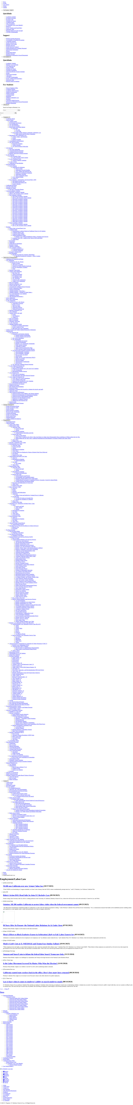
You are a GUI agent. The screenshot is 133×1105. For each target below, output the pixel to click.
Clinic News (15, 439)
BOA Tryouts (15, 733)
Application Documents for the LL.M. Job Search (21, 840)
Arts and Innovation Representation (24, 542)
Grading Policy (13, 847)
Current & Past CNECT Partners (20, 646)
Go (19, 110)
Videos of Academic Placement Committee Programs (22, 864)
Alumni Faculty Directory (15, 863)
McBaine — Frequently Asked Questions (25, 718)
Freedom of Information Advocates (23, 570)
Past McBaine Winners (20, 721)
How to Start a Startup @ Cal (19, 767)
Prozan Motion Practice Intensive (20, 714)
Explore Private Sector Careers (19, 793)
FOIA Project (15, 660)
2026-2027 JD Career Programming (18, 789)
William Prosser (13, 1019)
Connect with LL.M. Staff (15, 313)
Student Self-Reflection (21, 473)
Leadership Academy (20, 346)
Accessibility (6, 1095)
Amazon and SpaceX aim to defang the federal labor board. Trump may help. (33, 954)
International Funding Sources (19, 371)
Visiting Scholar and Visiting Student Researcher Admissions (21, 329)
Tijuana (17, 642)
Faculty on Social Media (12, 414)
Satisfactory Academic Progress (20, 399)
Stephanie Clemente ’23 (18, 690)
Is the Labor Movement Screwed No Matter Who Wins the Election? (30, 963)
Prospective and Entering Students (20, 334)
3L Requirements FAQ (17, 249)
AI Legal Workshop (20, 600)
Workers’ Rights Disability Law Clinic (24, 621)
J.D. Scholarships (16, 339)
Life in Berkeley (13, 311)
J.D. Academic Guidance (15, 247)
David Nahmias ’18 (17, 663)
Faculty (14, 138)
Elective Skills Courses (14, 708)
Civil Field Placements (14, 747)
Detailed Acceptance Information (20, 325)
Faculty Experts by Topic (12, 407)
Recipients (14, 528)
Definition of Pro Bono (18, 532)
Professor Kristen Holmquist (19, 699)
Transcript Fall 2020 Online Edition (17, 999)
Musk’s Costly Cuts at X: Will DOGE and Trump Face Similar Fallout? (31, 944)
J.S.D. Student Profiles (17, 177)
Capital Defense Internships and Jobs (24, 432)
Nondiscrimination (7, 1097)
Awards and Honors (11, 413)
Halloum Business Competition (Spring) (22, 729)
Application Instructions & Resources (21, 820)
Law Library (6, 4)
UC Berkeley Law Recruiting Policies (18, 845)
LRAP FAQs (18, 363)
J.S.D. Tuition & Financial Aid (16, 377)
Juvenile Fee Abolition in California (24, 499)
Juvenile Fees (15, 496)
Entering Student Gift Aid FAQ (23, 336)
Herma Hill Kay (13, 1017)
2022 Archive (9, 1030)
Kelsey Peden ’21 (16, 695)
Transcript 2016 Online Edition (16, 1009)
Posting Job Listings (14, 849)
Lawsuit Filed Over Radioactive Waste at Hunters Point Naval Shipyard (29, 452)
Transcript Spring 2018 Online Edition (18, 1006)
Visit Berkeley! (16, 316)
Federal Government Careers (19, 814)
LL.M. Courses (13, 161)
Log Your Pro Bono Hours (15, 534)
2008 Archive (9, 1049)
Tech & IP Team (16, 738)
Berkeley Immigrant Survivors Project (24, 545)
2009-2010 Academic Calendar (19, 220)
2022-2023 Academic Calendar (19, 202)
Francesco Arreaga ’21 (17, 692)
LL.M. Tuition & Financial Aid (16, 365)
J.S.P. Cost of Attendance (18, 374)
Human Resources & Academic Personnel (16, 48)
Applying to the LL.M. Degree (16, 302)
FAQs (13, 268)
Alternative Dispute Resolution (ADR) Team (23, 735)
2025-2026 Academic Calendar (19, 196)
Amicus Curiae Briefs (20, 435)
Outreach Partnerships (14, 289)
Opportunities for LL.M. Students (17, 653)
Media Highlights (7, 1021)
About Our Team (13, 390)
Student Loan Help (20, 359)
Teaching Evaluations (11, 70)
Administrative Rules (14, 758)
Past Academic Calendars (15, 195)
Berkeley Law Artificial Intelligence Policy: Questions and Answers (31, 236)
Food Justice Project (20, 567)
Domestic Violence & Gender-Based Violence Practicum (20, 775)
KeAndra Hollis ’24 (17, 682)
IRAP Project (15, 661)
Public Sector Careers (14, 813)
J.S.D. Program (13, 166)
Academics (6, 117)
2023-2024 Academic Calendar (19, 200)
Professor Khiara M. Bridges (19, 697)
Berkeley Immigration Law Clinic (23, 603)
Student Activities (16, 139)
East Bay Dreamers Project (21, 563)
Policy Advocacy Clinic (15, 487)
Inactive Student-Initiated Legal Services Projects (24, 599)
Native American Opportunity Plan (23, 347)
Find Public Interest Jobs (18, 802)
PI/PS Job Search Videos (21, 807)
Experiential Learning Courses (13, 706)
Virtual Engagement (17, 274)
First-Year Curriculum (14, 149)
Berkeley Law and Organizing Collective (25, 546)
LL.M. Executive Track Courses (20, 157)
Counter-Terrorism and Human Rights (24, 481)
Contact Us (15, 178)
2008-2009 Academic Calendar (19, 221)
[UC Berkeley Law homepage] (6, 1068)
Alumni (5, 7)
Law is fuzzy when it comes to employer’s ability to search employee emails (33, 982)
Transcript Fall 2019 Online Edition (17, 1002)
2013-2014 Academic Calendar (19, 214)
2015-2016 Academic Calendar (19, 211)
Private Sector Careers (14, 792)
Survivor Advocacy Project (22, 592)
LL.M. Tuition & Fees (17, 367)
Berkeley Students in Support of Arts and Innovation (28, 604)
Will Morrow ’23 (16, 689)
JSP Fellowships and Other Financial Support (23, 375)
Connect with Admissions (15, 271)
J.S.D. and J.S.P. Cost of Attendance (21, 378)
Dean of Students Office (12, 88)
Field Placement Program (12, 742)
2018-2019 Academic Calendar (19, 207)
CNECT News (16, 650)
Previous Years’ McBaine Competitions (24, 722)
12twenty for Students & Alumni (14, 870)
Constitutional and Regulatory (16, 141)
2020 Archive (9, 1033)
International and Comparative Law (17, 135)
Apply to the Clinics (14, 424)
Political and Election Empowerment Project (26, 585)
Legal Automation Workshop (22, 614)
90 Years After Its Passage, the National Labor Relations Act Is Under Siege (33, 925)
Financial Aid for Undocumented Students (22, 396)
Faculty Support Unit (11, 42)
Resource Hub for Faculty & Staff (14, 30)
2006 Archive (9, 1052)
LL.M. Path (18, 131)
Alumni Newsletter (10, 1056)
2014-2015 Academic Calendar (19, 213)
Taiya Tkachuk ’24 (17, 678)
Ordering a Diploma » (14, 246)
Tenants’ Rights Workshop (21, 593)
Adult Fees (15, 493)
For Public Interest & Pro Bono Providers (19, 704)
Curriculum (15, 128)
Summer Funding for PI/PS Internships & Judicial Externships (30, 810)
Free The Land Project (20, 610)
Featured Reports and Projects (22, 475)
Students (14, 491)
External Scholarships (20, 342)
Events (4, 3)
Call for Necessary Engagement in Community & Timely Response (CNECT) (28, 643)
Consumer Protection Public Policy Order (25, 556)
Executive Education (11, 186)
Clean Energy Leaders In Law (22, 553)
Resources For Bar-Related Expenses (21, 397)
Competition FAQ (19, 726)
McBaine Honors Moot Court (19, 715)
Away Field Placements (15, 750)
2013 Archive (9, 1042)
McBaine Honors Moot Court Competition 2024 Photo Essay (30, 724)
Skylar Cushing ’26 (17, 665)
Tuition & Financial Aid (18, 309)
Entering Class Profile (14, 270)
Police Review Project (20, 584)
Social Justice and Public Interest (17, 127)
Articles (5, 874)
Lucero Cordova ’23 (17, 685)
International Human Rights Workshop (24, 574)
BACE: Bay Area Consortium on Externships (23, 757)
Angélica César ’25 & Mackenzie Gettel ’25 (23, 664)
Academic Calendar (11, 16)
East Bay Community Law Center (17, 442)
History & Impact (13, 779)
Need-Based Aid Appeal (21, 340)
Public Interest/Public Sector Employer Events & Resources (29, 800)
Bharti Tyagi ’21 (16, 686)
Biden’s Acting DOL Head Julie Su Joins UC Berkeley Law (26, 895)
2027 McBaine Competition (22, 717)
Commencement (10, 95)
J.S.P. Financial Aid (14, 372)
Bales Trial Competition (18, 731)
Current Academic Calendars (19, 160)
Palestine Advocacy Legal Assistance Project (26, 582)
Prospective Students (17, 143)
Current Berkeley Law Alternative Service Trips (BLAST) (26, 624)
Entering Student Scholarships (22, 335)
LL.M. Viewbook (13, 322)
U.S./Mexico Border (20, 634)
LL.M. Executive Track (15, 156)
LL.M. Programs (10, 154)
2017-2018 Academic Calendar (19, 209)
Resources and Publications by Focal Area (22, 482)
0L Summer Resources (14, 788)
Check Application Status (21, 175)
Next (7, 989)
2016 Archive (9, 1038)
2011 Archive (9, 1045)
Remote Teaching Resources (13, 38)
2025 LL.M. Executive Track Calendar (21, 197)
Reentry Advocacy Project (21, 618)
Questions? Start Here (14, 321)
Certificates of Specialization (16, 163)
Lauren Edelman (13, 1015)
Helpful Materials (19, 720)
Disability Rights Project (21, 560)
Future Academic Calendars (16, 222)
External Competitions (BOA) (16, 732)
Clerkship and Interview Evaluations (21, 829)
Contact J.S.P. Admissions (18, 281)
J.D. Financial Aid (10, 66)
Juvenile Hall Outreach (21, 611)
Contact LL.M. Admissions (19, 279)
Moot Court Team (16, 736)
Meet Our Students (13, 282)
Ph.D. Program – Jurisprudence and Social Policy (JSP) (22, 179)
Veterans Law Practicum (12, 772)
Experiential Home (10, 421)
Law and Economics (14, 142)
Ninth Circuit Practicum (12, 774)
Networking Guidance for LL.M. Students (19, 842)
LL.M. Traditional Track (15, 159)
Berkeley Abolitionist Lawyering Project (25, 602)
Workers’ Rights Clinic (20, 595)
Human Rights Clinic (14, 466)
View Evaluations (10, 23)
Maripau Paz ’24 (16, 683)
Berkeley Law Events (11, 44)
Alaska (17, 625)
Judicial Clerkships (13, 818)
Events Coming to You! (18, 327)
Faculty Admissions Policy (15, 288)
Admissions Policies (14, 295)
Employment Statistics (14, 867)
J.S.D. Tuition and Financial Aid (23, 171)
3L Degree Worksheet (17, 250)
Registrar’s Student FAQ (15, 252)
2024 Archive (9, 1027)
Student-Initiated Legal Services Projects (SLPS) (21, 536)
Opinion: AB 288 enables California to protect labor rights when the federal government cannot (41, 904)
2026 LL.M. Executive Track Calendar (18, 193)
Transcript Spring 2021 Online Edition (18, 998)
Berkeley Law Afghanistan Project (20, 645)
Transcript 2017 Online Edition (16, 1008)
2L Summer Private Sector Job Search (24, 796)
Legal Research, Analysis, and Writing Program (20, 707)
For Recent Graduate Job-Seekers (17, 856)
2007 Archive (9, 1051)
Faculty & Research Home (12, 406)
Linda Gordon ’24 (16, 657)
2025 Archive (9, 1026)
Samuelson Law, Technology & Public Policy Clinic (22, 503)
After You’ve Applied (17, 264)
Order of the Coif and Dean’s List (17, 228)
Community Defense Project (22, 609)
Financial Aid (9, 331)
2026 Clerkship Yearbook (21, 827)
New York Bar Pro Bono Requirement (18, 703)
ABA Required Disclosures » (16, 296)
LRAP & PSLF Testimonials (22, 361)
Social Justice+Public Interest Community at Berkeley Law (26, 132)
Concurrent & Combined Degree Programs (19, 286)
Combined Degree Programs (16, 152)
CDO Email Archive (14, 838)
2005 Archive (9, 1053)
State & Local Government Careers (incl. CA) (23, 815)
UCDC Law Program (17, 754)
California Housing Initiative (22, 552)
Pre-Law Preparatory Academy (19, 267)
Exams (7, 73)
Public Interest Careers (14, 797)
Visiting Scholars (16, 145)
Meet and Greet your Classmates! (20, 328)
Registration (12, 240)
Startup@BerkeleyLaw (11, 763)
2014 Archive (9, 1041)
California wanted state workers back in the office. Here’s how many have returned (36, 973)
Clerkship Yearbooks (17, 822)
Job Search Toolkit (10, 785)
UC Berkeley (6, 1100)
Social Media (6, 1059)
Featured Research (10, 417)
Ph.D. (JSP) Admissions (12, 299)
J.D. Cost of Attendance (18, 338)
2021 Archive (9, 1031)
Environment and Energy (15, 123)
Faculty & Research (8, 404)
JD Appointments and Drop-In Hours (18, 790)
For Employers (9, 843)
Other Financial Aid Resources (16, 392)
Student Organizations (11, 92)
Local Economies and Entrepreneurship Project (26, 616)
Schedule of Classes (11, 21)
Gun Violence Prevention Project (23, 571)
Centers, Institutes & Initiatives (13, 418)
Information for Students (18, 431)
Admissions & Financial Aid (10, 257)
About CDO (9, 784)
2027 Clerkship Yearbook (21, 828)
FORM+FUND (16, 768)
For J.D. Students (10, 786)
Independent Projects (14, 652)
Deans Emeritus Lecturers (12, 410)
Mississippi (18, 639)
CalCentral (8, 75)
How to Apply (15, 538)
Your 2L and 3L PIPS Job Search (23, 804)
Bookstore (8, 96)
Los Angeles (18, 636)
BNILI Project (15, 659)
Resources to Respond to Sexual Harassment (17, 55)
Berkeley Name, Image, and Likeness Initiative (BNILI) (29, 548)
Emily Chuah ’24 (16, 679)
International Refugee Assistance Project (25, 575)
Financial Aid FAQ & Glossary (16, 383)
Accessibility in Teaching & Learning (15, 40)
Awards (11, 700)
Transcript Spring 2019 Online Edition (18, 1003)
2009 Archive (9, 1048)
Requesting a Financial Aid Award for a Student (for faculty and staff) (26, 389)
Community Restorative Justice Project (24, 607)
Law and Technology (14, 125)
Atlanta (17, 627)
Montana (17, 638)
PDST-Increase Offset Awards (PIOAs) (25, 349)
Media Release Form (11, 1062)
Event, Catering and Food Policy (14, 28)
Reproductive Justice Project (22, 589)
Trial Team (15, 739)
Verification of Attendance (15, 243)
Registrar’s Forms (13, 245)
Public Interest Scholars (21, 345)
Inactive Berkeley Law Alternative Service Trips (24, 635)
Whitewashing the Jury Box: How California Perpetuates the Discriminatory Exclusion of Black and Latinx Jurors (43, 438)
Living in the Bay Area (14, 285)
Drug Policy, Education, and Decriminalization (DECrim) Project (28, 670)
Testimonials (12, 743)
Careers (5, 781)
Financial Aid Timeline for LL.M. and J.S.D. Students (25, 368)
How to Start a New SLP (18, 597)
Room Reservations (11, 52)
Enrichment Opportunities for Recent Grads (19, 857)
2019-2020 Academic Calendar (19, 206)
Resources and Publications (19, 492)
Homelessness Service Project (22, 573)
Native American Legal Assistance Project (25, 581)
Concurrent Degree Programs (16, 150)
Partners (17, 509)
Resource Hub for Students (12, 81)
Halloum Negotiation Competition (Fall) (22, 725)
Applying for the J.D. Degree (16, 261)
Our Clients (18, 463)
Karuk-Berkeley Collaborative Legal (24, 613)
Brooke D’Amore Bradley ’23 (19, 677)
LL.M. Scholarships (17, 370)
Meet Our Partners (13, 320)
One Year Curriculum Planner (16, 189)
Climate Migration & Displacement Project (25, 555)
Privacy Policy (6, 1099)
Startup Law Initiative (20, 591)
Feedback (5, 1092)
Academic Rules (10, 22)
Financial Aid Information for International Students (24, 395)
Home (4, 872)
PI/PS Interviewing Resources (22, 803)
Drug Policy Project (20, 561)
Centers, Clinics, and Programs (19, 136)
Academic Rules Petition (18, 233)
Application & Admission (18, 167)
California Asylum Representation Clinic (25, 550)
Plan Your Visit (16, 273)
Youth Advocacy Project (21, 596)
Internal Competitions (14, 713)
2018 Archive (9, 1035)
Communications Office (9, 1060)
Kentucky (17, 632)
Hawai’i (17, 631)
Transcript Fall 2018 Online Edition (17, 1005)
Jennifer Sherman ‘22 (17, 696)
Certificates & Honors (11, 185)
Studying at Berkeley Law (15, 284)
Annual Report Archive (18, 524)
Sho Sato (11, 1020)
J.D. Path (17, 129)
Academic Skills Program (12, 90)
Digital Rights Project (20, 559)
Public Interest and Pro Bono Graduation (25, 134)
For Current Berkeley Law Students (18, 293)
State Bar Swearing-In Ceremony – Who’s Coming (27, 256)
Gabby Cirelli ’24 (16, 675)
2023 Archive (9, 1028)
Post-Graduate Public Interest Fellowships (25, 806)
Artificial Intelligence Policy (19, 235)
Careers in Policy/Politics (18, 817)
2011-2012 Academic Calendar (19, 217)
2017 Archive (9, 1037)
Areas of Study (9, 120)
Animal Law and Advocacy (22, 541)
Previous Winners (19, 728)
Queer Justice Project (20, 588)
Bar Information (13, 253)
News (4, 2)
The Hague (15, 751)
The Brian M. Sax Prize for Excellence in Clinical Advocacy (24, 525)
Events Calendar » (16, 184)
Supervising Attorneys (14, 654)
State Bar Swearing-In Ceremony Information (23, 254)
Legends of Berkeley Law (12, 1013)
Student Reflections (20, 460)
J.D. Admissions (10, 260)
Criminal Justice (13, 121)
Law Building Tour (17, 277)
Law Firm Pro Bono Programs (16, 701)
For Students (7, 56)
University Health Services (12, 100)
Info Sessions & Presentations (16, 386)
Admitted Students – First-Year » (17, 291)
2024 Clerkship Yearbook (21, 824)
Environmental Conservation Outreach (24, 564)
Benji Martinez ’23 (16, 688)
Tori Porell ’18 (15, 668)
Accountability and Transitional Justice (24, 477)
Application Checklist (20, 174)
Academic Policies (10, 89)
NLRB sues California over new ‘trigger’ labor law (23, 886)
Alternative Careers (14, 836)
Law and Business (13, 124)
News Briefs (9, 1055)
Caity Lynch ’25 (16, 671)
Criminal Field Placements (15, 749)
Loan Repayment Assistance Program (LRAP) (23, 350)
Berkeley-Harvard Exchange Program (18, 153)
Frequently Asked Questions (16, 760)
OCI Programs (12, 835)
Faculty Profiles (10, 67)
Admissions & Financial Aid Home (14, 259)
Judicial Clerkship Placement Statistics (18, 868)
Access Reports (16, 514)
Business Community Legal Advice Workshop (26, 549)
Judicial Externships (14, 746)
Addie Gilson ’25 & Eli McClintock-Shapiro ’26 (24, 667)
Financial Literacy (13, 388)
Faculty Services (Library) (12, 47)
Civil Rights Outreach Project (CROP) (24, 606)
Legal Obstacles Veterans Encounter (24, 578)
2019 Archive (9, 1034)
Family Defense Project (21, 566)
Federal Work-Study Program (16, 403)
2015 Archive (9, 1040)
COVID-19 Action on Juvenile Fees (24, 498)
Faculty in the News (11, 416)
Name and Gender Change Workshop (24, 579)
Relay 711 (5, 1096)
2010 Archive (9, 1046)
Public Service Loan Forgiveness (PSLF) (25, 357)
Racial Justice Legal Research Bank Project (25, 649)
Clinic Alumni (18, 507)
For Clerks (14, 832)
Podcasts (5, 1010)
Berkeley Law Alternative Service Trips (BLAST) (21, 622)
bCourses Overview (11, 18)
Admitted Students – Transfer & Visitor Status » (20, 292)
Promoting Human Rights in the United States (26, 478)
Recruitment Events (17, 275)
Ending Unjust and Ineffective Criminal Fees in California (29, 495)
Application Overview (17, 303)
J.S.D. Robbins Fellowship (18, 379)
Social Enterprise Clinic (15, 516)
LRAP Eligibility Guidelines (22, 352)
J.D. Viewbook (16, 278)
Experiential (6, 420)
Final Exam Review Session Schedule (15, 71)
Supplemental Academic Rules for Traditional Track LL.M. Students (28, 231)
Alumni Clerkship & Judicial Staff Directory (23, 821)
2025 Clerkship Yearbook (21, 825)
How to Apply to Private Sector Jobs (21, 795)
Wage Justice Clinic (20, 620)
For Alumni (9, 854)
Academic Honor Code (18, 232)
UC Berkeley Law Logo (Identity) (14, 25)
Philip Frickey (12, 1016)
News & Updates (19, 360)
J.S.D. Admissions (10, 298)
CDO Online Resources (15, 860)
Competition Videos (14, 740)
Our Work (14, 462)
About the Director (13, 776)
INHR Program (16, 753)
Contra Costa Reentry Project (22, 557)
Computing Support (11, 41)
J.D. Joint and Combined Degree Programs (22, 364)
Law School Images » (8, 1066)
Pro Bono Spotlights (14, 656)
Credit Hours (15, 239)
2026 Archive (9, 1024)
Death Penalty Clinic (14, 426)
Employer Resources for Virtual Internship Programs (22, 853)
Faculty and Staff (19, 428)
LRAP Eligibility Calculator (22, 353)
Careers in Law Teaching (12, 861)
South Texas (18, 640)
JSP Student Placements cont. (19, 182)
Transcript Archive (10, 997)
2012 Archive (9, 1044)
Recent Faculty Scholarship (12, 411)
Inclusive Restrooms (11, 103)
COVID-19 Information (12, 32)
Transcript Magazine (8, 995)
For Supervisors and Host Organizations (19, 756)
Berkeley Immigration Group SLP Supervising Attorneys (26, 672)
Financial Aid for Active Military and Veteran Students (25, 393)
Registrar (8, 99)
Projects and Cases (16, 434)
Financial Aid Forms (14, 385)
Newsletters (15, 453)
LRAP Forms (18, 356)
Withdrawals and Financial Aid (19, 400)
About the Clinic (16, 427)
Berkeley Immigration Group (22, 543)
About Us (14, 457)
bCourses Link (9, 19)
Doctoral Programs (10, 164)
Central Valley (18, 628)
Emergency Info (10, 29)
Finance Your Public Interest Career (21, 808)
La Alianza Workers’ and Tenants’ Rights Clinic (27, 577)
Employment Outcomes (12, 865)
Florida (17, 629)
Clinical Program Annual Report (17, 523)
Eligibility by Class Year (15, 711)
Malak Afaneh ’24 (16, 681)
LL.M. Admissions (10, 300)
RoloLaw (8, 26)
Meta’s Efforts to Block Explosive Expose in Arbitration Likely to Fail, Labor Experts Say (39, 935)
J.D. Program (9, 148)
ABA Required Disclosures (9, 1090)
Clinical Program (10, 423)
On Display (6, 1012)
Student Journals (10, 93)
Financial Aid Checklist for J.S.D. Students (22, 381)
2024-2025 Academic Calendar (19, 199)
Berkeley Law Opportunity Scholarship (25, 343)
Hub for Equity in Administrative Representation (27, 647)
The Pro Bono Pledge (14, 531)
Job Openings (6, 1089)
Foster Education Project (21, 568)
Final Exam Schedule (11, 74)
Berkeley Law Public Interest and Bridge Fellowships (28, 811)
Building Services (10, 54)
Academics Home (10, 118)
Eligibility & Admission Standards (23, 172)
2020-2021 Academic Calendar (19, 204)
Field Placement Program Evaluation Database (20, 761)
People (14, 489)
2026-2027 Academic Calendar (16, 192)
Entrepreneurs (12, 765)
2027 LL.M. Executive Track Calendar (21, 225)
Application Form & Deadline (22, 170)
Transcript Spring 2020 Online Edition (18, 1001)
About (13, 505)
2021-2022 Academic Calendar (19, 203)
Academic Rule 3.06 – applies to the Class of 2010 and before (27, 238)
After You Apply (16, 306)
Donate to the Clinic (17, 441)
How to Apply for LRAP (21, 354)
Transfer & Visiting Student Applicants (21, 266)
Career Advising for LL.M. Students (15, 839)
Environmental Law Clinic (15, 444)
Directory (6, 104)
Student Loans (12, 402)
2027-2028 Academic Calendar (19, 224)
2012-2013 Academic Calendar (19, 215)
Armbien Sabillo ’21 (17, 693)
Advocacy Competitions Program (14, 710)
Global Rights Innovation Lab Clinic (18, 456)
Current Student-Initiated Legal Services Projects (24, 539)
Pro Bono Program (10, 530)
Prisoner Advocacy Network (22, 617)
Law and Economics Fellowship (20, 146)
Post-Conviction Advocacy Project (23, 586)
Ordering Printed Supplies (15, 1064)
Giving (4, 6)
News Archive (6, 1023)
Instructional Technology (12, 49)
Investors (11, 771)
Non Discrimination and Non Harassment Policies (21, 846)
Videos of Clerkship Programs (19, 831)
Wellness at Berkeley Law (12, 97)
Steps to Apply (19, 168)
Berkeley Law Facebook (12, 64)
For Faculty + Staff (8, 10)
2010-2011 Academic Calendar (19, 218)
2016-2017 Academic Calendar (19, 210)
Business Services (10, 45)
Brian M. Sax (15, 527)
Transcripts (12, 242)
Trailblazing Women (8, 1058)
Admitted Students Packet (15, 324)
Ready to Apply (16, 263)
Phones (8, 51)
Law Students (12, 764)
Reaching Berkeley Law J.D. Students (18, 851)
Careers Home (9, 782)
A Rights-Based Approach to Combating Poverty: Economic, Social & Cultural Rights (36, 480)
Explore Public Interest (17, 799)
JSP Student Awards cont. (18, 181)
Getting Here (6, 1086)
